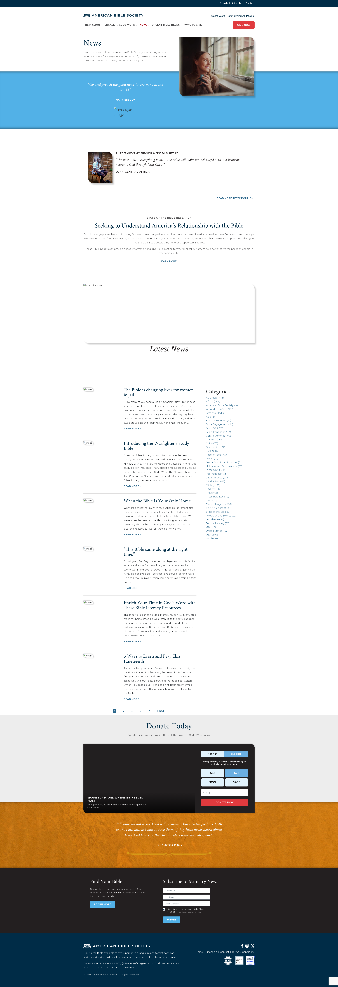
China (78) (212, 444)
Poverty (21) (213, 489)
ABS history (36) (216, 398)
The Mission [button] (91, 25)
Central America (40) (218, 436)
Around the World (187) (220, 409)
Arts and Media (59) (217, 413)
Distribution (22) (215, 447)
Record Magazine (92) (219, 504)
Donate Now (225, 803)
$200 (237, 782)
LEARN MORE (102, 905)
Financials (211, 952)
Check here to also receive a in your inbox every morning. (185, 911)
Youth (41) (212, 539)
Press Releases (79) (217, 497)
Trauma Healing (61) (217, 523)
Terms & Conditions (243, 952)
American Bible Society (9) (222, 405)
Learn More (169, 261)
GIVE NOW (243, 25)
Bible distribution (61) (218, 421)
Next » (161, 711)
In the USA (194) (215, 470)
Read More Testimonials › (235, 198)
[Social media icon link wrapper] (242, 946)
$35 (212, 773)
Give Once (236, 754)
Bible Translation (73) (218, 432)
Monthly (212, 754)
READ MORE (131, 429)
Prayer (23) (212, 493)
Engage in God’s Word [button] (120, 25)
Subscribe (236, 3)
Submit (171, 920)
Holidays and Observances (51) (224, 466)
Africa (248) (213, 402)
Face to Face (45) (216, 455)
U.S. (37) (211, 527)
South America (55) (217, 508)
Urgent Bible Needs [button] (166, 25)
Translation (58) (215, 520)
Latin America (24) (217, 478)
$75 (236, 773)
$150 (212, 782)
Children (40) (214, 440)
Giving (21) (212, 459)
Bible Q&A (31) (214, 428)
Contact (250, 3)
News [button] (143, 25)
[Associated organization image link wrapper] (228, 960)
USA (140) (212, 535)
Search (224, 3)
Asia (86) (211, 417)
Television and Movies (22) (221, 516)
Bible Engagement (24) (219, 424)
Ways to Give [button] (193, 25)
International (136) (216, 474)
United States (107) (217, 531)
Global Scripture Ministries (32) (224, 463)
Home (199, 952)
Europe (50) (213, 451)
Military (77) (213, 485)
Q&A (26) (211, 501)
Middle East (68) (215, 482)
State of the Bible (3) (218, 512)
